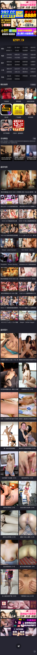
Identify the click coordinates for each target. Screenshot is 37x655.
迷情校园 (9, 72)
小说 (2, 70)
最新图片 (4, 330)
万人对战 (25, 47)
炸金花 (17, 50)
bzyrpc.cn (18, 40)
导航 (2, 77)
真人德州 (17, 47)
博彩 (2, 49)
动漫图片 (33, 62)
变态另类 (33, 57)
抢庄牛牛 (33, 50)
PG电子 (9, 47)
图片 (2, 63)
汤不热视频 (33, 76)
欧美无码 (17, 54)
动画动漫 (33, 54)
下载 (34, 138)
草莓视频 (25, 76)
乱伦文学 (17, 69)
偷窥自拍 (9, 62)
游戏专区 (33, 47)
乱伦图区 (25, 65)
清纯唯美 (17, 65)
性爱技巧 (33, 72)
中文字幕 (17, 57)
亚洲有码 (9, 57)
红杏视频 (9, 79)
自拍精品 (25, 54)
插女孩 (9, 76)
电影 (2, 56)
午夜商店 (17, 76)
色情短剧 (17, 79)
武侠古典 (33, 69)
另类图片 (33, 65)
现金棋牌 (25, 50)
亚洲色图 (17, 62)
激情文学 (9, 69)
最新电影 (4, 167)
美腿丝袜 (9, 65)
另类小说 (17, 72)
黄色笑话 (25, 72)
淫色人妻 (25, 69)
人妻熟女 (25, 57)
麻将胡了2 (9, 50)
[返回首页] (34, 651)
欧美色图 (25, 62)
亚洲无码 (9, 54)
